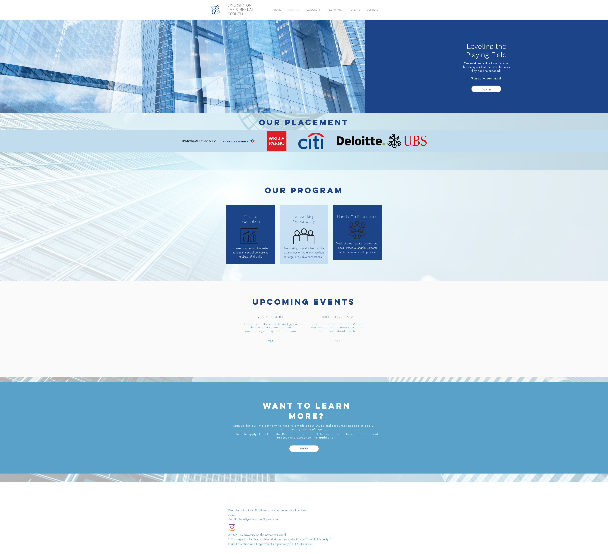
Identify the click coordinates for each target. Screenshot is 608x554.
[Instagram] (232, 527)
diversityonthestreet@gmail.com (258, 519)
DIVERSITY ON (239, 5)
